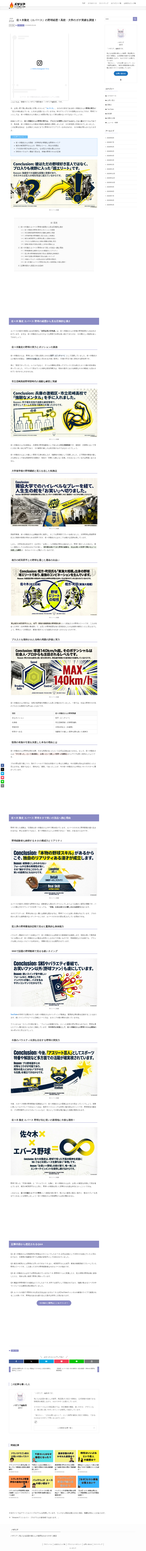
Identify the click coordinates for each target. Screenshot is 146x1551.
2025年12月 (111, 173)
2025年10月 (111, 182)
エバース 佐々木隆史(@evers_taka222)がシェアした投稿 (39, 97)
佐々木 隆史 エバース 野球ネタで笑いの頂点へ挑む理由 (42, 248)
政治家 (109, 113)
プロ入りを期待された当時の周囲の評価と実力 (40, 241)
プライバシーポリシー (74, 1544)
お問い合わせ (121, 73)
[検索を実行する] (135, 19)
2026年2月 (110, 164)
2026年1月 (110, 169)
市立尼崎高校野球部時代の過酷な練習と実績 (40, 233)
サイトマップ (98, 1544)
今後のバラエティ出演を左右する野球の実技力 (40, 259)
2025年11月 (111, 178)
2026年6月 (110, 147)
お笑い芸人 (21, 25)
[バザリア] (18, 5)
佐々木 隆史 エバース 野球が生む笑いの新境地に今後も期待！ (45, 262)
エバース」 (50, 108)
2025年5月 (110, 205)
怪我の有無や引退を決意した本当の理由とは (40, 244)
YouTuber (110, 109)
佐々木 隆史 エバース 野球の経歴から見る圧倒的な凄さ (42, 227)
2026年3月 (110, 160)
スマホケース (111, 96)
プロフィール (48, 1544)
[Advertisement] (54, 293)
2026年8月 (110, 138)
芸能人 (109, 105)
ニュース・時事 (112, 122)
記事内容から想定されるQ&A (32, 266)
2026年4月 (110, 155)
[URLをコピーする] (91, 1361)
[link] (35, 1422)
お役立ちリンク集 (59, 1544)
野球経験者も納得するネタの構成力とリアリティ (41, 251)
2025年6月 (110, 200)
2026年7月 (110, 142)
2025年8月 (110, 191)
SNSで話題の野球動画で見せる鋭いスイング (40, 256)
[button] (16, 1361)
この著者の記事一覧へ (65, 1428)
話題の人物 (111, 118)
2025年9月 (110, 187)
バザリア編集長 (20, 1405)
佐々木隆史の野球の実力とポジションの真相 (40, 230)
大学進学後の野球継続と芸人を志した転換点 (40, 235)
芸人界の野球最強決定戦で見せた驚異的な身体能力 (42, 253)
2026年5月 (110, 151)
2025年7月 (110, 196)
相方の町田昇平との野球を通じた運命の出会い (40, 238)
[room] (121, 80)
